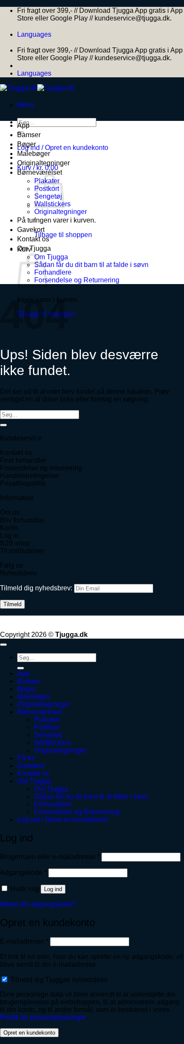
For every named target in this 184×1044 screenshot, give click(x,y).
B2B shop (15, 543)
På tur (26, 220)
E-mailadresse (24, 941)
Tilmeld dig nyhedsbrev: (37, 588)
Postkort (46, 727)
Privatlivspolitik (23, 483)
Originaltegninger (43, 163)
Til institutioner (22, 550)
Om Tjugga (34, 248)
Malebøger (33, 153)
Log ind (53, 889)
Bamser (29, 134)
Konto (9, 527)
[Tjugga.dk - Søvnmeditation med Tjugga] (37, 87)
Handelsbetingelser (29, 475)
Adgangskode (23, 872)
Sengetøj (48, 735)
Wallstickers (52, 742)
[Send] (3, 425)
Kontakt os (33, 239)
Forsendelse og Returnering (76, 280)
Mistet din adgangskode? (38, 904)
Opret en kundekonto (29, 1032)
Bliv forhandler (22, 520)
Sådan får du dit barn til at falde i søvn (91, 264)
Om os (10, 512)
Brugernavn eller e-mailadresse (50, 856)
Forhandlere (52, 272)
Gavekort (31, 229)
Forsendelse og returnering (41, 468)
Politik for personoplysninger (43, 1017)
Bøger (26, 144)
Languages (34, 34)
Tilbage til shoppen (63, 234)
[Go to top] (3, 644)
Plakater (46, 719)
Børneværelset (39, 172)
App (23, 125)
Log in (9, 535)
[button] (25, 105)
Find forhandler (23, 460)
